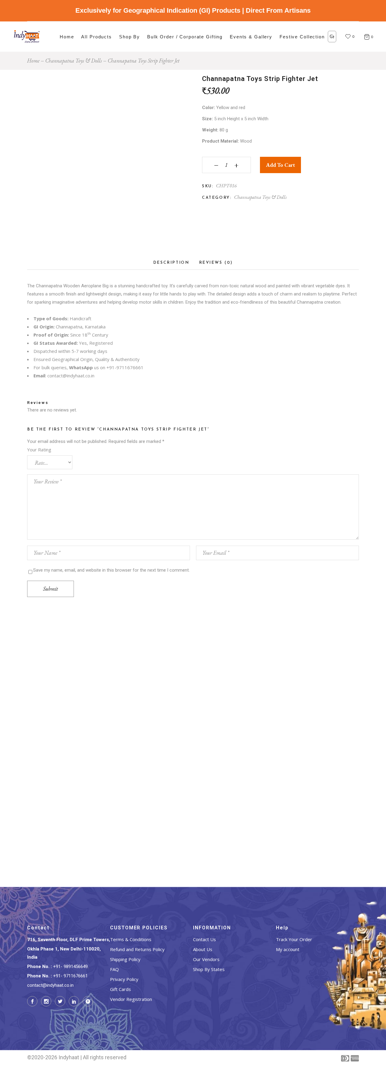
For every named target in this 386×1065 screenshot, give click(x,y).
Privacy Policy (124, 979)
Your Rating (39, 450)
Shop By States (209, 969)
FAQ (114, 969)
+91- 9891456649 (70, 966)
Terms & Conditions (130, 939)
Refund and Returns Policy (137, 949)
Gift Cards (120, 989)
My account (287, 949)
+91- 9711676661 (70, 976)
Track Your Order (294, 939)
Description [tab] (171, 263)
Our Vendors (206, 959)
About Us (202, 949)
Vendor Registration (131, 999)
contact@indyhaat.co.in (70, 376)
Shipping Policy (125, 959)
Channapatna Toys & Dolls (260, 197)
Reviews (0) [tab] (216, 263)
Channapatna (48, 286)
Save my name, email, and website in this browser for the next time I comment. (111, 570)
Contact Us (204, 939)
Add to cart (280, 164)
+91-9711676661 (125, 367)
